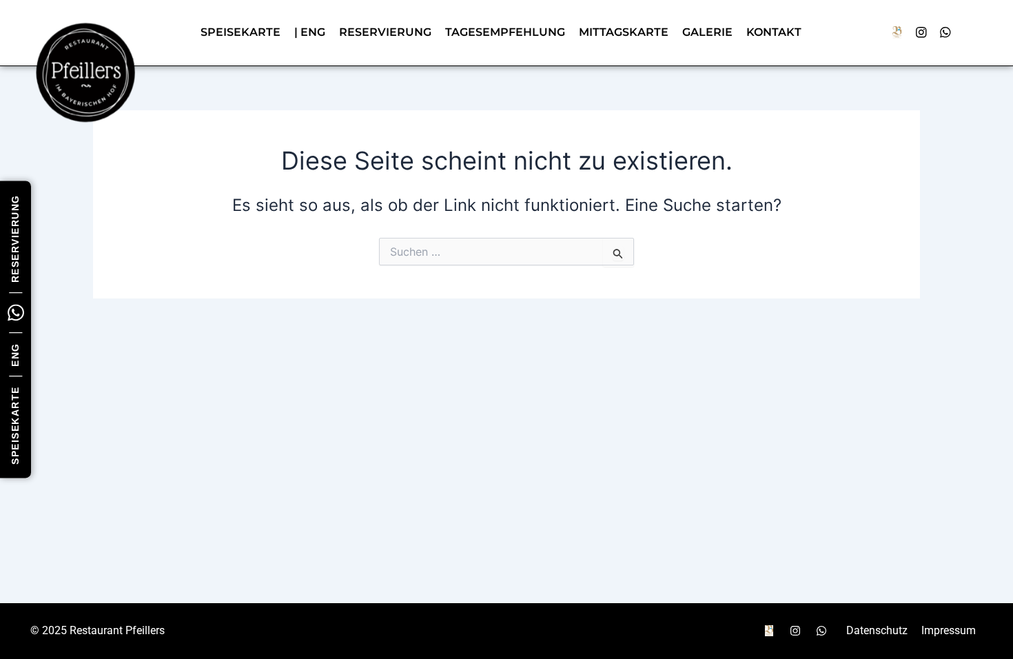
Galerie (707, 32)
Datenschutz (877, 630)
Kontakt (773, 32)
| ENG (309, 32)
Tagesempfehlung (505, 32)
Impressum (948, 630)
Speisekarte (15, 425)
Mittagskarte (623, 32)
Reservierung (15, 238)
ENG (15, 355)
